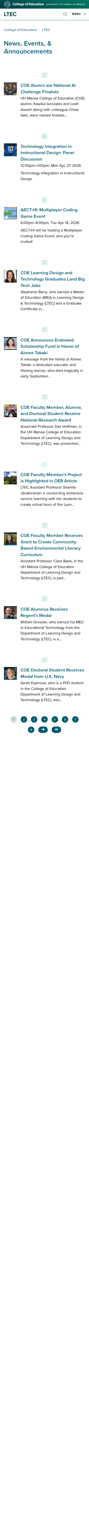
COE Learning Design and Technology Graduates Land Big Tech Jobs (53, 279)
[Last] (56, 730)
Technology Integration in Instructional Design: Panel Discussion (47, 153)
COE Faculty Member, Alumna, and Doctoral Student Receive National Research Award (51, 414)
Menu (80, 16)
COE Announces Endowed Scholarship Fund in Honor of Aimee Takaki (50, 346)
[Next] (43, 730)
